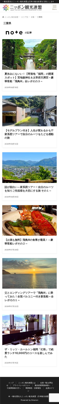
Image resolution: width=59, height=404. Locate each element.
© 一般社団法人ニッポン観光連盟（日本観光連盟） (29, 396)
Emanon (34, 400)
